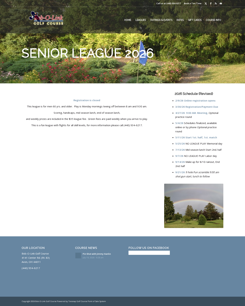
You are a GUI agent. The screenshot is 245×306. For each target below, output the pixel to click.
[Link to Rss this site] (215, 3)
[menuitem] (127, 20)
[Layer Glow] (48, 20)
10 (206, 224)
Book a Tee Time (193, 3)
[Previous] (172, 206)
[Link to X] (205, 3)
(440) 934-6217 (173, 3)
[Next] (216, 206)
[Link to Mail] (220, 3)
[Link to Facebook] (210, 3)
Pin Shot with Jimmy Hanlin (97, 253)
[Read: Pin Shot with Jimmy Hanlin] (78, 255)
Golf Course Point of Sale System (91, 301)
